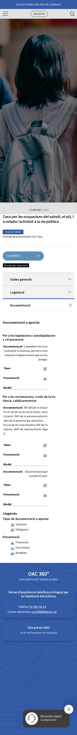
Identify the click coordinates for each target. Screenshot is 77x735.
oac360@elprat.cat (44, 612)
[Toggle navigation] (5, 14)
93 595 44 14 (37, 607)
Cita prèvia (39, 13)
